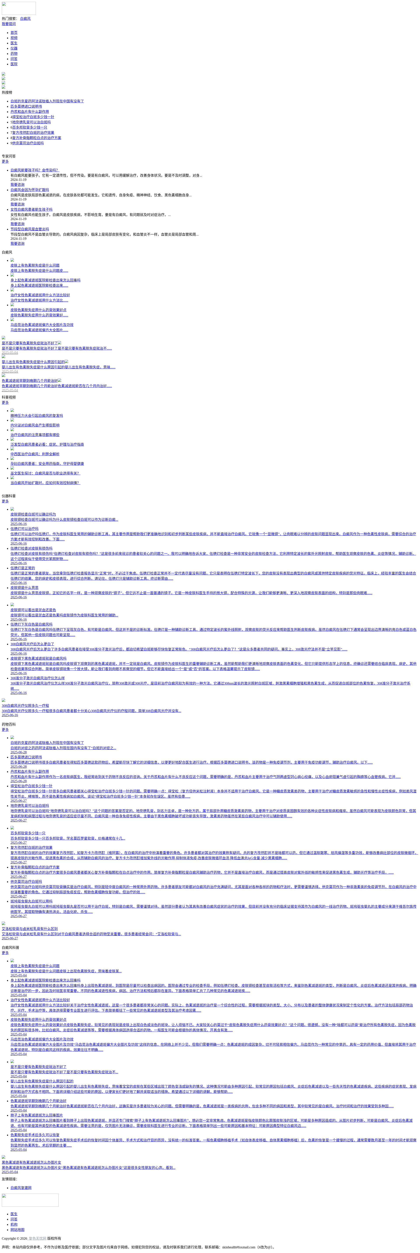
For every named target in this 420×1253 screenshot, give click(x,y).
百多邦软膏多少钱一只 (29, 127)
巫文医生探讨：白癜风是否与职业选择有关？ (45, 473)
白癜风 (25, 19)
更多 (5, 161)
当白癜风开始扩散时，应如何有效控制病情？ (45, 483)
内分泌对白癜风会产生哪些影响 (35, 425)
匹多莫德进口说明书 (26, 106)
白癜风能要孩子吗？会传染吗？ (35, 170)
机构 (14, 1224)
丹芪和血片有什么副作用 (29, 112)
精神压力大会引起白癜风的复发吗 (36, 416)
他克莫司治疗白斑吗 (28, 143)
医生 (14, 43)
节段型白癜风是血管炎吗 (29, 229)
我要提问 (9, 24)
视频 (14, 38)
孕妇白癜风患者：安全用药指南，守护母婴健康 (47, 464)
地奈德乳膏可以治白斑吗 (31, 122)
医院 (14, 64)
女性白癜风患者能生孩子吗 (31, 209)
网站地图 (17, 1230)
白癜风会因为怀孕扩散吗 (29, 190)
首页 (14, 33)
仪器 (14, 48)
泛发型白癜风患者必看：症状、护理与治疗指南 (47, 444)
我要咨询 (17, 184)
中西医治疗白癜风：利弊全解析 (35, 454)
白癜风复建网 (21, 1188)
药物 (14, 53)
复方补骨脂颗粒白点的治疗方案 (36, 138)
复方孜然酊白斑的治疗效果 (33, 133)
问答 (14, 59)
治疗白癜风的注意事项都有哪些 (35, 435)
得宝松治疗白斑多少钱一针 (33, 117)
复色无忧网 (36, 1238)
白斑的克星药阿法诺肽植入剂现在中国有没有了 (47, 101)
